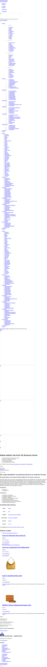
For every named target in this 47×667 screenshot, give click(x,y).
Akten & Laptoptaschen (13, 81)
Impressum (4, 650)
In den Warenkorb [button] (5, 543)
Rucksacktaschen (12, 96)
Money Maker (11, 65)
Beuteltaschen (11, 84)
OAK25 (10, 69)
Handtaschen (11, 79)
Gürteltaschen (11, 119)
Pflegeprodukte (12, 122)
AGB (3, 646)
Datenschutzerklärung (6, 649)
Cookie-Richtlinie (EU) (6, 652)
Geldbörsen (4, 106)
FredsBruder (11, 46)
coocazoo (11, 35)
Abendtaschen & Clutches (14, 87)
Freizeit (15, 527)
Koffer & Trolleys (12, 101)
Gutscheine (4, 130)
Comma (10, 34)
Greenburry (11, 50)
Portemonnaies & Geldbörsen (14, 107)
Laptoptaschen (11, 80)
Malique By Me (12, 64)
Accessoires (4, 113)
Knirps (10, 62)
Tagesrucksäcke (12, 92)
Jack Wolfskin (11, 59)
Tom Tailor (11, 75)
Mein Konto (4, 9)
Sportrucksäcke (12, 94)
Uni (20, 527)
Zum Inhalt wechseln (4, 0)
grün (9, 511)
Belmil (10, 28)
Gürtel (10, 121)
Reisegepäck (4, 100)
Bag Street (11, 27)
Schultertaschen (12, 83)
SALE (3, 131)
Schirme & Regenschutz (13, 114)
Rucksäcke (4, 187)
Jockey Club (11, 60)
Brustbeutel (11, 115)
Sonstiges (11, 123)
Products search (4, 19)
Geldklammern (12, 112)
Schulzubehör (11, 129)
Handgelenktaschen (12, 86)
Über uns (4, 3)
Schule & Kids (5, 124)
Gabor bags (11, 48)
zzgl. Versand (2, 469)
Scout (10, 73)
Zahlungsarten (4, 644)
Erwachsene (10, 517)
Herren (12, 514)
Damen (9, 514)
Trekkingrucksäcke (12, 99)
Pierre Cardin (11, 70)
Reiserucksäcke (12, 95)
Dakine (10, 36)
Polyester (10, 520)
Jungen (15, 514)
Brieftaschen (11, 109)
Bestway (10, 30)
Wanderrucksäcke (12, 98)
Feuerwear (11, 45)
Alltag (9, 527)
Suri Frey (11, 74)
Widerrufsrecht (5, 647)
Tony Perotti (11, 76)
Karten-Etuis (11, 111)
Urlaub (22, 527)
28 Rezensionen (4, 640)
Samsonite (11, 71)
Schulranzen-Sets (12, 125)
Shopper (10, 85)
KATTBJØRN (12, 61)
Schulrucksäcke (12, 93)
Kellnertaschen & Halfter (13, 110)
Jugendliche (15, 517)
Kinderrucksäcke (12, 97)
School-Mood (11, 72)
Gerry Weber (11, 49)
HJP (5, 161)
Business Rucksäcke (13, 91)
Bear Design (11, 31)
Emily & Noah (12, 42)
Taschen (3, 78)
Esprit (10, 43)
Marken (3, 23)
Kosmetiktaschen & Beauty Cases (15, 104)
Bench (10, 29)
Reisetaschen (11, 102)
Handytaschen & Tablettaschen (14, 118)
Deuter (10, 37)
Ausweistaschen (12, 108)
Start (1, 328)
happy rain (11, 54)
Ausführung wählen (6, 584)
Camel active (11, 33)
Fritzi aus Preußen (12, 47)
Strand (18, 527)
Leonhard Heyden (12, 63)
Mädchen (19, 514)
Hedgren (10, 55)
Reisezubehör (11, 105)
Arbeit (12, 527)
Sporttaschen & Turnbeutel (14, 128)
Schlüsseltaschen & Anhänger (14, 117)
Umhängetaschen (12, 82)
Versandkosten (7, 541)
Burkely (10, 32)
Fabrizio (10, 44)
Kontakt (3, 4)
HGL (10, 56)
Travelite (10, 77)
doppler (10, 38)
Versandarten (4, 645)
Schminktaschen (12, 120)
